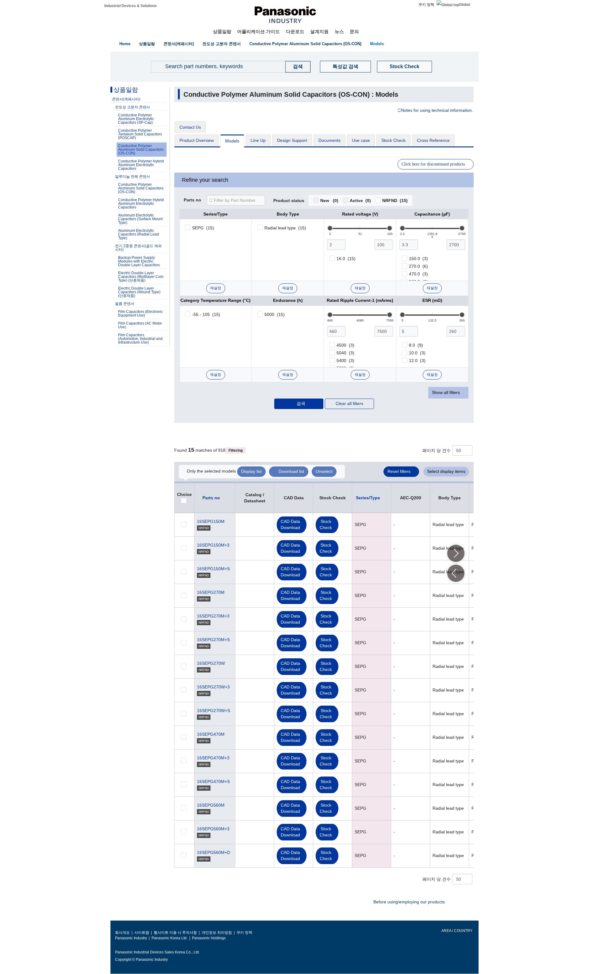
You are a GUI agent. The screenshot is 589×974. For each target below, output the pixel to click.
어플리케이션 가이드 (258, 31)
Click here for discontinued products (433, 164)
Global (464, 4)
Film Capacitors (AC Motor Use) (140, 325)
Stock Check (404, 66)
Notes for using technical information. (437, 110)
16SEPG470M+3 (213, 757)
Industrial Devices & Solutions (130, 6)
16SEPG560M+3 (213, 828)
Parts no (192, 200)
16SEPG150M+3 (213, 545)
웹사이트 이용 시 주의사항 (175, 932)
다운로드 (295, 31)
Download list (291, 471)
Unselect (324, 471)
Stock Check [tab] (393, 140)
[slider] (330, 228)
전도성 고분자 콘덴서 (221, 43)
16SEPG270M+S (213, 639)
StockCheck (326, 524)
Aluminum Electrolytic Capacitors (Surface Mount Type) (140, 219)
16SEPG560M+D (213, 852)
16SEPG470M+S (213, 781)
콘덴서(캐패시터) (179, 43)
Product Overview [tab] (196, 140)
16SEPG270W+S (213, 710)
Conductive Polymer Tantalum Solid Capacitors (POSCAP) (140, 134)
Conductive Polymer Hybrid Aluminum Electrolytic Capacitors (141, 165)
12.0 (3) (417, 360)
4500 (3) (345, 345)
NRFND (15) (395, 200)
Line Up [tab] (258, 140)
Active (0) (360, 200)
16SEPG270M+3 (213, 616)
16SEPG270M (211, 592)
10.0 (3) (417, 352)
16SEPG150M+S (213, 568)
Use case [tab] (361, 140)
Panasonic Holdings (209, 938)
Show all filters (446, 392)
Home (124, 43)
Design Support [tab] (292, 140)
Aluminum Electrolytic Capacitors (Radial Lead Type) (138, 234)
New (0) (329, 200)
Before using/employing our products (409, 901)
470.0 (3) (418, 273)
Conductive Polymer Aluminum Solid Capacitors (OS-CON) (305, 43)
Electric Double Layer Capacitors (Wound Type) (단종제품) (139, 292)
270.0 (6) (418, 266)
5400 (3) (345, 360)
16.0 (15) (346, 258)
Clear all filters (349, 403)
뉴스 (339, 31)
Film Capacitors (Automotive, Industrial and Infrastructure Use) (140, 339)
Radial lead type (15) (285, 227)
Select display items (446, 471)
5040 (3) (345, 352)
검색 (301, 403)
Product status (288, 201)
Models (377, 43)
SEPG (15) (203, 227)
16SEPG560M (211, 805)
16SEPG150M (211, 521)
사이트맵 (141, 932)
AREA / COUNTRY (456, 931)
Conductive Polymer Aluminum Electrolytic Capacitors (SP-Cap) (136, 119)
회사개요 (122, 932)
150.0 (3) (418, 258)
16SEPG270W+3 (213, 686)
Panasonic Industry (131, 938)
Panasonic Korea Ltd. (169, 938)
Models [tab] (232, 140)
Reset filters (398, 471)
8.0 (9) (416, 345)
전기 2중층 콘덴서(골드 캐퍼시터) (138, 248)
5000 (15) (274, 314)
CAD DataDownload (290, 524)
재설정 (215, 288)
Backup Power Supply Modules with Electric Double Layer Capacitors (139, 261)
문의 (354, 31)
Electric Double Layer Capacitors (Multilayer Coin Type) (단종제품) (141, 276)
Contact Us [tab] (190, 127)
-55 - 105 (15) (206, 314)
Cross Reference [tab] (433, 140)
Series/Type (368, 497)
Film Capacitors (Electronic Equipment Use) (140, 314)
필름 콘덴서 (124, 304)
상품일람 (222, 31)
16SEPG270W (211, 663)
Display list (251, 471)
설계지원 (319, 31)
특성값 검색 (345, 66)
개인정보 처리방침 (217, 932)
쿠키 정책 (426, 4)
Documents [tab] (329, 140)
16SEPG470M (211, 734)
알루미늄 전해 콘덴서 (132, 176)
